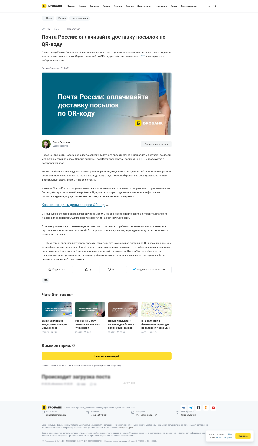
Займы (106, 6)
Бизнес (130, 6)
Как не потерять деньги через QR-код (73, 205)
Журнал (71, 6)
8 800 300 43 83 (98, 415)
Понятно (243, 436)
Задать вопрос (188, 6)
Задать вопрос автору (156, 144)
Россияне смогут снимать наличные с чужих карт (87, 324)
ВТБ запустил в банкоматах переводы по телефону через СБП (155, 324)
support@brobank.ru (56, 415)
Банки (174, 6)
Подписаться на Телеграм (151, 269)
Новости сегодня (79, 18)
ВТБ (142, 56)
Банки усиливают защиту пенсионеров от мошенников (56, 324)
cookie (228, 434)
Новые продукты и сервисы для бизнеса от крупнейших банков (123, 324)
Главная (45, 366)
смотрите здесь (126, 427)
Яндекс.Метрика (224, 437)
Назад (49, 18)
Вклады (118, 6)
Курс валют (161, 6)
